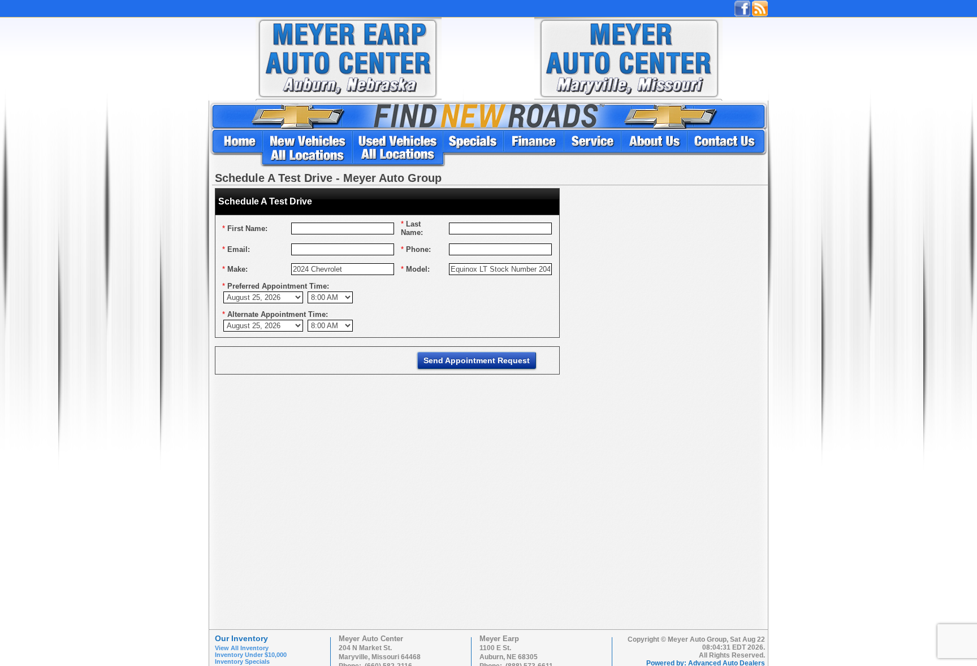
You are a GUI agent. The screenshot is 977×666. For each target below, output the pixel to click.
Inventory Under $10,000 (251, 654)
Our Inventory (241, 638)
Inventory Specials (242, 661)
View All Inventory (242, 648)
